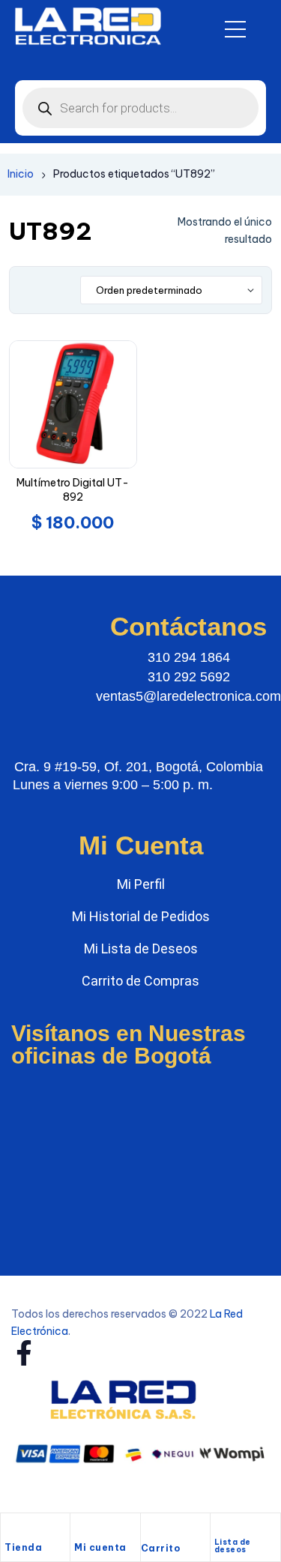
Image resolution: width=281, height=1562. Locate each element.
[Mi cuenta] (81, 1529)
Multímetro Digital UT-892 (72, 490)
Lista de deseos (232, 1546)
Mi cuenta (100, 1547)
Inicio (20, 174)
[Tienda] (11, 1529)
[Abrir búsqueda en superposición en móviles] (140, 108)
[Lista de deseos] (220, 1527)
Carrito (161, 1548)
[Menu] (235, 29)
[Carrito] (148, 1531)
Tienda (23, 1547)
